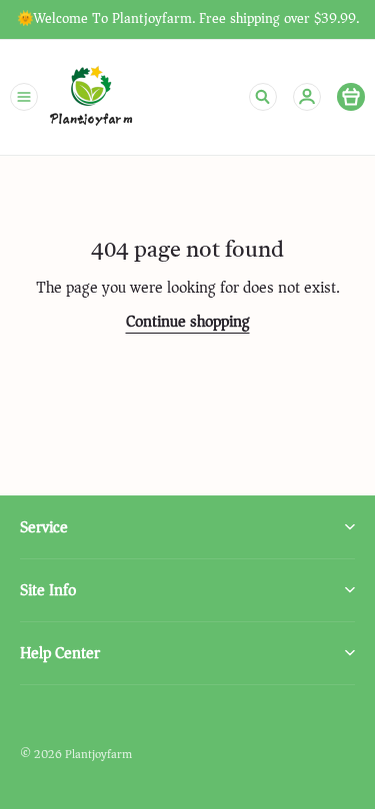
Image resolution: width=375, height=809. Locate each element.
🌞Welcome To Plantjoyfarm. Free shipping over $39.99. (188, 19)
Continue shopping (188, 322)
